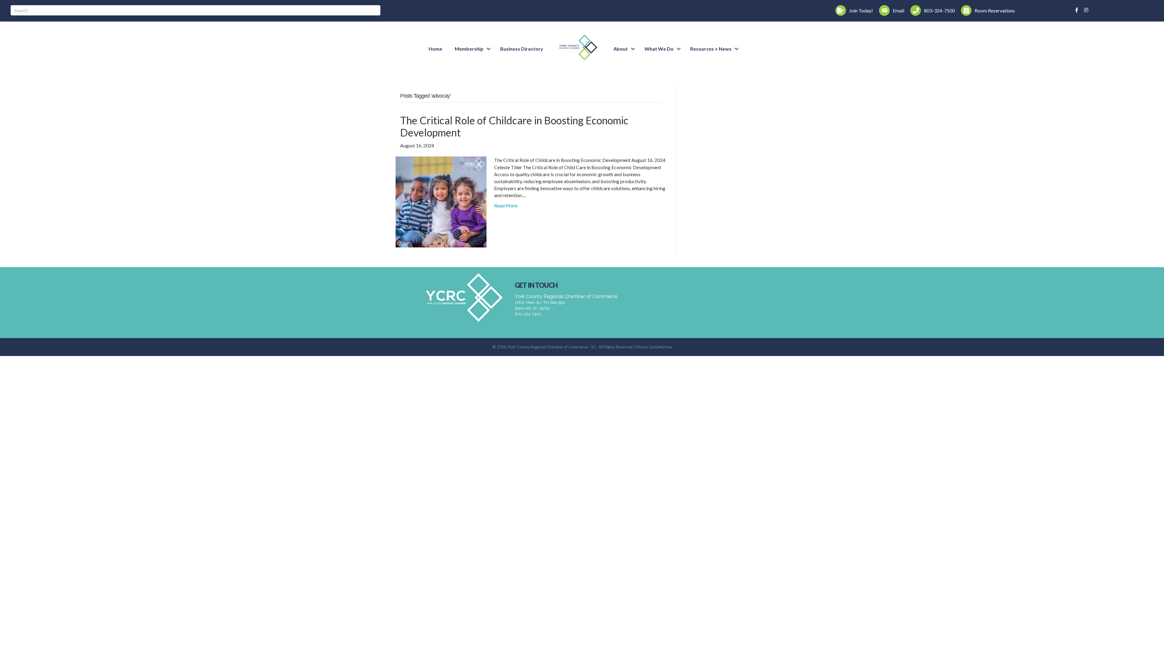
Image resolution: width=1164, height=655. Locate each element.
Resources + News (710, 49)
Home (435, 49)
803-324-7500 (528, 314)
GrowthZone (660, 346)
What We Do (659, 49)
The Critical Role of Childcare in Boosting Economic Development (514, 126)
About (621, 49)
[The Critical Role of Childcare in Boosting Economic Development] (441, 201)
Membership (469, 49)
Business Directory (521, 49)
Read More (505, 205)
